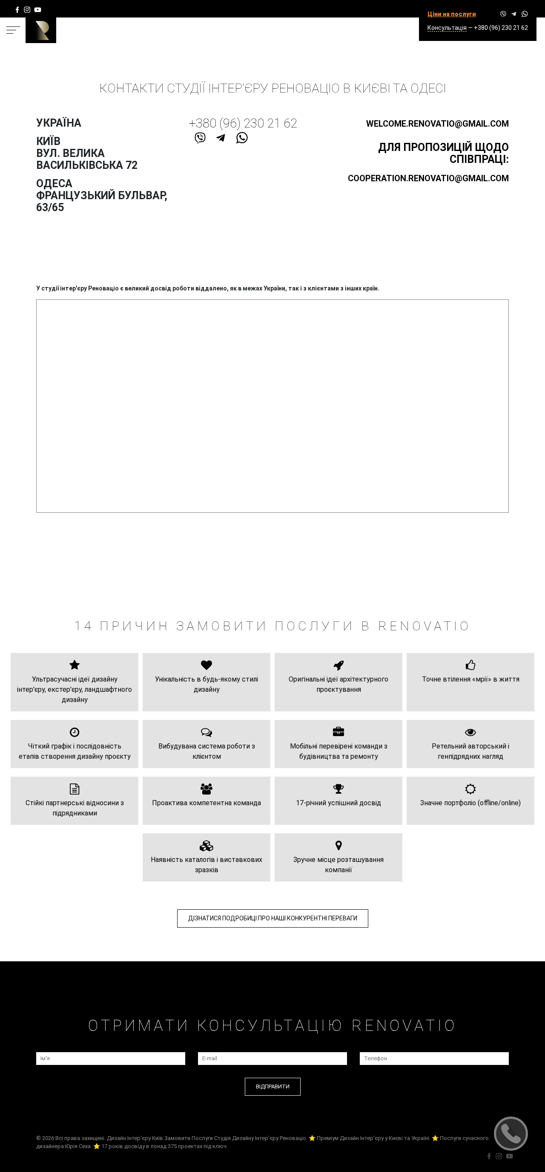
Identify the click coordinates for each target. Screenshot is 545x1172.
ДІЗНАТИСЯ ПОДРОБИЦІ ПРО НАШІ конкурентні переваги (272, 918)
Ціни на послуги (451, 14)
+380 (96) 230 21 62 (501, 27)
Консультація (447, 27)
